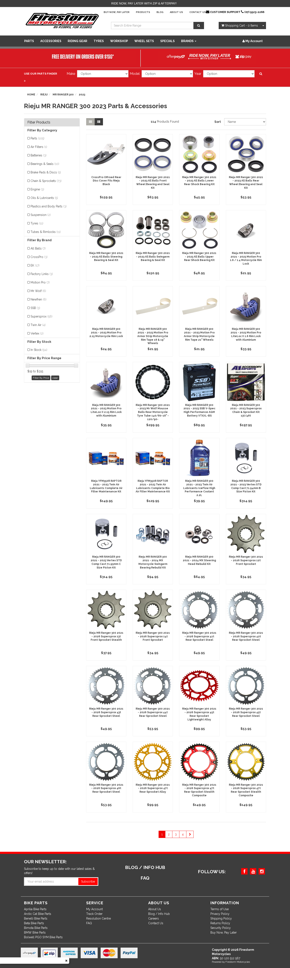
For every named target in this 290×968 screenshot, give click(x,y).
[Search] (198, 25)
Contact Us (197, 12)
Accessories (50, 41)
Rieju (44, 94)
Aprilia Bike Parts (35, 909)
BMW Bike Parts (35, 932)
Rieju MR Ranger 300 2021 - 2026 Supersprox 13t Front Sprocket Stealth (106, 636)
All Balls (38, 248)
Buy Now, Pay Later (117, 12)
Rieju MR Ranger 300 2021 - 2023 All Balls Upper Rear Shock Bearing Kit (199, 257)
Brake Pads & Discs (46, 172)
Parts (29, 41)
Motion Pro (40, 282)
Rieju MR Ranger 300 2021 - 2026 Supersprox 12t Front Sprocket (246, 560)
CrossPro (39, 257)
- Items (241, 25)
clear (55, 377)
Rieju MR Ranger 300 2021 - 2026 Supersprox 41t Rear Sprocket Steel (199, 636)
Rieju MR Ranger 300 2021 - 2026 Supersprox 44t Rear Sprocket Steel (153, 712)
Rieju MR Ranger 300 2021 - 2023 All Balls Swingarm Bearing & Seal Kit (153, 257)
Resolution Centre (98, 918)
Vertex (37, 333)
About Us (176, 12)
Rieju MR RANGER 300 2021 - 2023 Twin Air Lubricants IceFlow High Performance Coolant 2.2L (199, 488)
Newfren (38, 299)
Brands (187, 41)
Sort (217, 121)
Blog (159, 12)
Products (143, 12)
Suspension (41, 215)
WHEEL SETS (144, 41)
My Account (94, 909)
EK (35, 265)
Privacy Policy (219, 914)
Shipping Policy (221, 918)
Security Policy (220, 928)
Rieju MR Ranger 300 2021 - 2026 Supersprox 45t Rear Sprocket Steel (246, 712)
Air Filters (39, 147)
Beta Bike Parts (34, 923)
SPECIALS (167, 41)
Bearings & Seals (45, 164)
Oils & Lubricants (44, 198)
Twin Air (38, 325)
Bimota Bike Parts (36, 928)
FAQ (89, 923)
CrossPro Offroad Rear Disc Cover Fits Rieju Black (106, 181)
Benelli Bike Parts (35, 918)
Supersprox (41, 316)
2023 (82, 94)
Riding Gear (77, 41)
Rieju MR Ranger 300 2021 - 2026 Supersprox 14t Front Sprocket (153, 636)
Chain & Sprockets (46, 181)
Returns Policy (220, 923)
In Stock (39, 349)
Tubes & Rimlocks (46, 232)
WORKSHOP (119, 41)
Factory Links (42, 274)
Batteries (38, 155)
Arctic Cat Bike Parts (37, 914)
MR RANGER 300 (63, 94)
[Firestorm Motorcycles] (62, 20)
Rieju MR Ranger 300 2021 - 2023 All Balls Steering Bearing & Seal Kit (106, 257)
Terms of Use (219, 909)
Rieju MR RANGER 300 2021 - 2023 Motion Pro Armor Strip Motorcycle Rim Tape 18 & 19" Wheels (152, 336)
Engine (37, 189)
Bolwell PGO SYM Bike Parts (43, 937)
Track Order (94, 914)
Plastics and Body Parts (49, 206)
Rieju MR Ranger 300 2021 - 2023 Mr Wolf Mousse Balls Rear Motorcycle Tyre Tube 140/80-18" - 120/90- (153, 412)
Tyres (99, 41)
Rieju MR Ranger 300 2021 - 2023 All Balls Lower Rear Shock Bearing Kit (199, 181)
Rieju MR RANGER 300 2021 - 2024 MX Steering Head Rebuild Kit (199, 560)
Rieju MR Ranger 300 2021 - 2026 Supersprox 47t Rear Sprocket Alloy (153, 788)
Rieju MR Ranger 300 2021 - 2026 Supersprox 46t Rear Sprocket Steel (106, 788)
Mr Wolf (38, 291)
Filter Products (38, 122)
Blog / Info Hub (159, 914)
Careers (153, 918)
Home (31, 94)
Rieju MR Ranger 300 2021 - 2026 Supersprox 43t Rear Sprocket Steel (106, 712)
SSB (35, 308)
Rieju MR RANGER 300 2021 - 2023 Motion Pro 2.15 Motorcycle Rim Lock (106, 332)
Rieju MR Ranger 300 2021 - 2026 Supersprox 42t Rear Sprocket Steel (246, 636)
